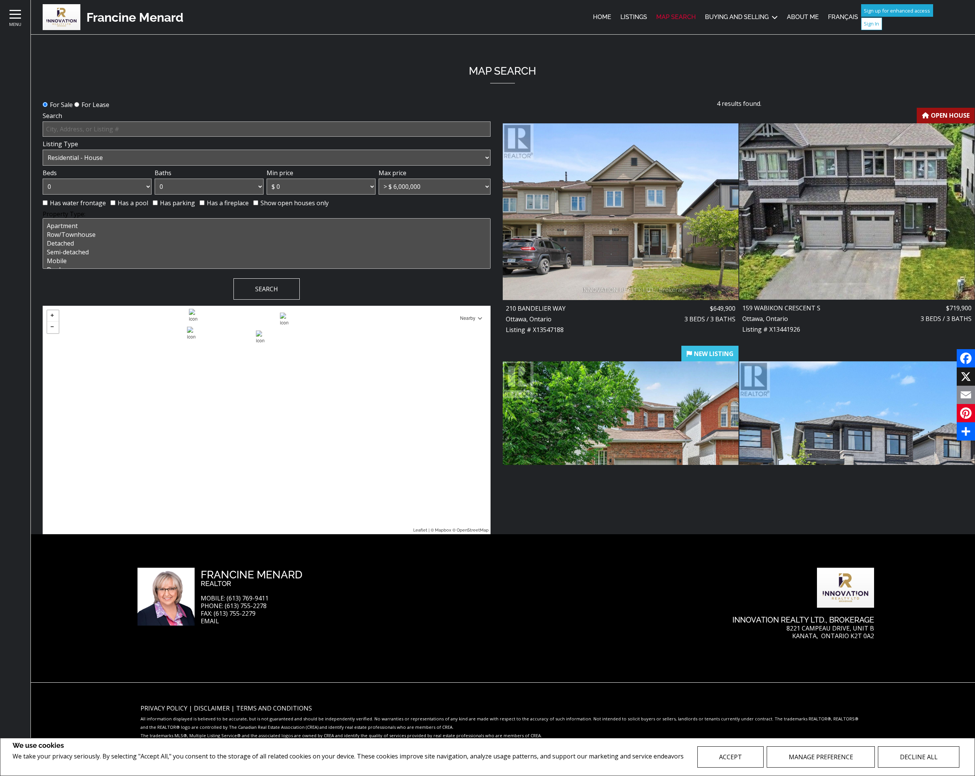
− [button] (53, 327)
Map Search (676, 17)
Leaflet (420, 530)
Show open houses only (295, 203)
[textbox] (267, 129)
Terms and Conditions (274, 708)
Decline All (919, 757)
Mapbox (443, 530)
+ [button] (53, 316)
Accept (730, 757)
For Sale (61, 105)
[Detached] (266, 243)
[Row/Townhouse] (266, 234)
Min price (280, 173)
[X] (966, 376)
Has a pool (133, 203)
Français (843, 17)
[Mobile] (266, 261)
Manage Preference (821, 757)
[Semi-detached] (266, 252)
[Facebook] (966, 358)
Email (210, 621)
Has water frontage (78, 203)
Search (52, 116)
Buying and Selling (737, 17)
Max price (392, 173)
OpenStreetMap (473, 530)
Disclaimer (212, 708)
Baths (163, 173)
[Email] (966, 395)
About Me (803, 17)
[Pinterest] (966, 413)
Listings (633, 17)
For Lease (95, 105)
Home (602, 17)
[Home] (61, 17)
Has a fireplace (228, 203)
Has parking (177, 203)
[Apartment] (266, 226)
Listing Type (60, 144)
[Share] (966, 431)
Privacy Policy (33, 767)
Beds (50, 173)
